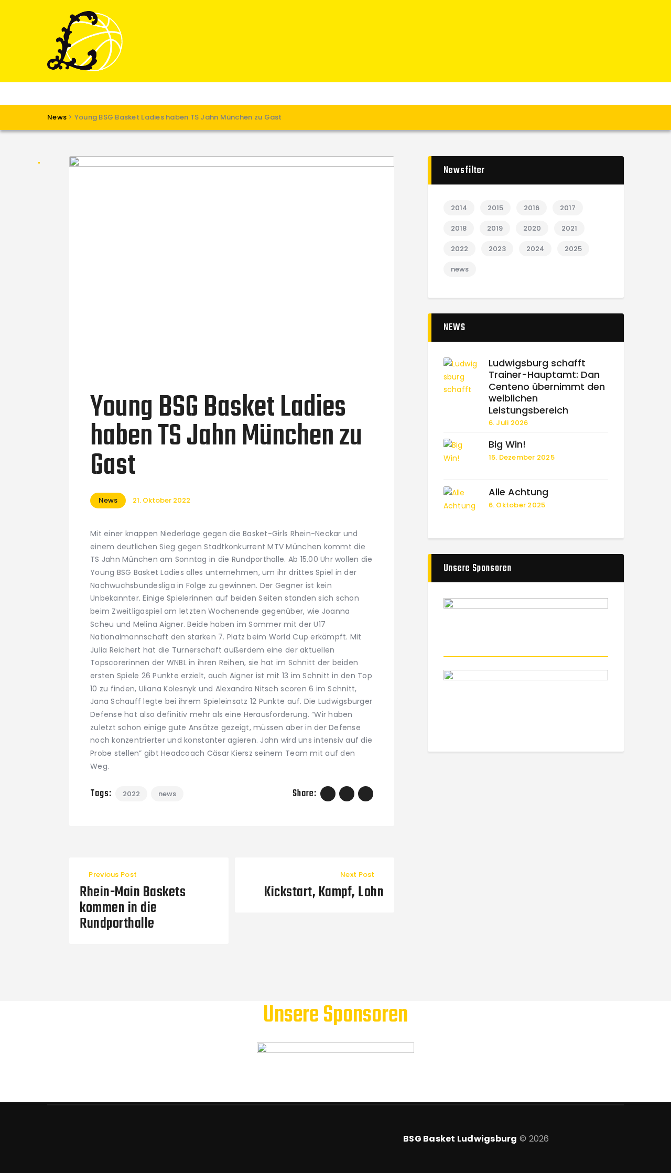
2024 (535, 249)
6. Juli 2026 (508, 423)
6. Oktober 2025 (517, 505)
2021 (569, 228)
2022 (131, 794)
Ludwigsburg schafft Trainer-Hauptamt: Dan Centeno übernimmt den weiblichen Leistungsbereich (547, 387)
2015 (495, 208)
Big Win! (507, 445)
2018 (459, 228)
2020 (532, 228)
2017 (568, 208)
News (108, 500)
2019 (495, 228)
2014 (459, 208)
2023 (497, 249)
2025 (573, 249)
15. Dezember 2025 (522, 457)
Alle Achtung (518, 492)
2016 (531, 208)
